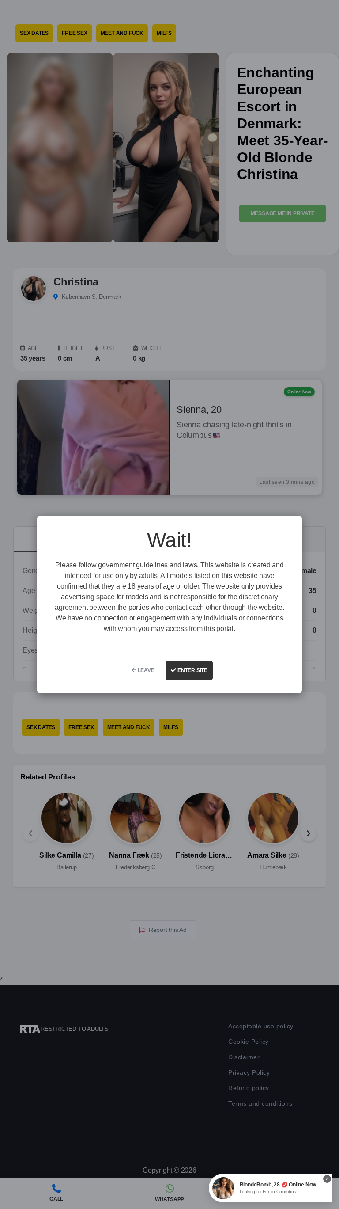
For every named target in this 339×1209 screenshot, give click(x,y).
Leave (145, 670)
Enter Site (191, 670)
